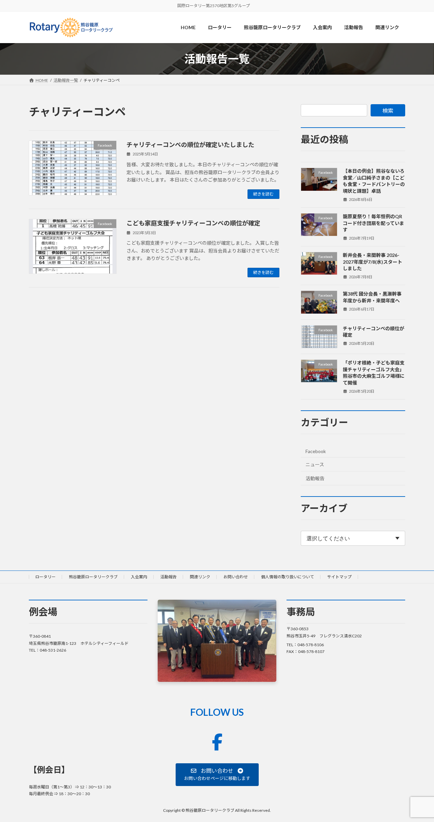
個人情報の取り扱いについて (287, 576)
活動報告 (314, 478)
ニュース (314, 464)
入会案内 (139, 576)
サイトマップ (339, 576)
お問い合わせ (235, 576)
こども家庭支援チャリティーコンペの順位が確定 (193, 223)
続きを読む (263, 194)
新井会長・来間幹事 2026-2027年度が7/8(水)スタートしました (372, 261)
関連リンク (200, 576)
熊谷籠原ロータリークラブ (93, 576)
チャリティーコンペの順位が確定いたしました (190, 144)
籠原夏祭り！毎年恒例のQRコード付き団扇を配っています (373, 222)
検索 (387, 110)
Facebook (315, 451)
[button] (217, 774)
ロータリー (45, 576)
